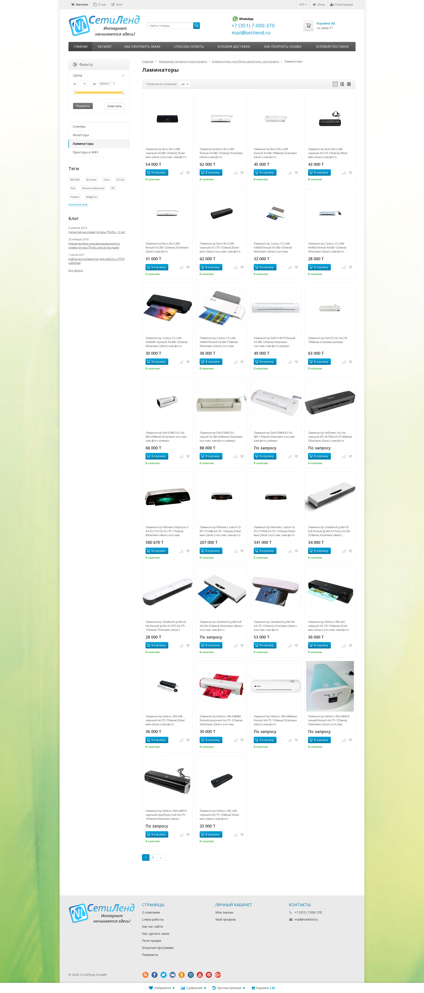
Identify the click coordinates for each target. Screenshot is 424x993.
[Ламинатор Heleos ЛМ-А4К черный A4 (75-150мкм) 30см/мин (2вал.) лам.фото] (167, 686)
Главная (80, 46)
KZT (302, 4)
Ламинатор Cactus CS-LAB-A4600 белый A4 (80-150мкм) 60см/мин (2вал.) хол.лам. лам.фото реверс (219, 342)
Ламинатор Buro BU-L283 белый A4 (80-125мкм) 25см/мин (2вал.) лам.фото (221, 153)
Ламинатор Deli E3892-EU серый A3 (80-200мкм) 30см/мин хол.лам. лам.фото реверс (221, 437)
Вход (321, 4)
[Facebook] (154, 974)
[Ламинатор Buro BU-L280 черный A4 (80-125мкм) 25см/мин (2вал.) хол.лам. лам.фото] (167, 119)
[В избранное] (188, 172)
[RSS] (145, 974)
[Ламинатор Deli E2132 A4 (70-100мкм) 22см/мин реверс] (330, 308)
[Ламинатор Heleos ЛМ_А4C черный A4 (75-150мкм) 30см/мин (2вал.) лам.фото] (221, 781)
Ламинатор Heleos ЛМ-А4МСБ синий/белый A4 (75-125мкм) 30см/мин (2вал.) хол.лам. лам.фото (329, 720)
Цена (77, 75)
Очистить (114, 106)
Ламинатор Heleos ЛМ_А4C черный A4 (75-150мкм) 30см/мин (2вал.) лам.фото (219, 815)
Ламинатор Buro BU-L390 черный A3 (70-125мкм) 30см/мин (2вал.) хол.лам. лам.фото (220, 247)
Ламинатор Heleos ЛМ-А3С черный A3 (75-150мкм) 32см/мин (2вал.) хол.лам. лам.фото (328, 626)
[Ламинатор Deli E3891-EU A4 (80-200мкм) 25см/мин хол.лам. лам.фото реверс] (167, 402)
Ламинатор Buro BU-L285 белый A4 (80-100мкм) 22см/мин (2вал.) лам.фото (275, 153)
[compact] (349, 84)
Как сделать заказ (155, 933)
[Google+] (217, 974)
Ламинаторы (83, 143)
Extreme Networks (93, 188)
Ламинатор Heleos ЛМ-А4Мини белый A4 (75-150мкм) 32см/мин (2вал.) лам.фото (275, 720)
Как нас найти (152, 926)
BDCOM (75, 179)
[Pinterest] (208, 974)
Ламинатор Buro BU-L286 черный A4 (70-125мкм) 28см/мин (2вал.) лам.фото (328, 153)
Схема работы (153, 919)
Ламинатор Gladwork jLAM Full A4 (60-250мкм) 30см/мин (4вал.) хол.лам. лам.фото (221, 626)
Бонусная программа (158, 948)
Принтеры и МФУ (85, 152)
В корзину (158, 172)
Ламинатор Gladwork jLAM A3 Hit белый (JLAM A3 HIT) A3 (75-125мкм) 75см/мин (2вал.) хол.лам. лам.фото (166, 626)
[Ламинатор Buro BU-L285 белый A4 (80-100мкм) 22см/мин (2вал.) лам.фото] (275, 119)
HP (113, 188)
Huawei (74, 196)
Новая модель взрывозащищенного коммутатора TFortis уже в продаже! (94, 245)
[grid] (335, 84)
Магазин (82, 4)
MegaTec (91, 196)
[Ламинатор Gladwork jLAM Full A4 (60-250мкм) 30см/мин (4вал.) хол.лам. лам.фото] (221, 591)
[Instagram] (190, 974)
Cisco (107, 179)
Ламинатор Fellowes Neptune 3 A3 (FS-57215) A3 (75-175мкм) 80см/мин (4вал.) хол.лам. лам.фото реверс (167, 531)
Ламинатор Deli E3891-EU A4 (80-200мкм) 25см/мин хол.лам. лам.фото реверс (166, 437)
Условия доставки (233, 46)
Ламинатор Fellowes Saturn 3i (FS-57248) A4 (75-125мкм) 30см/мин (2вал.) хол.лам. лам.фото (220, 531)
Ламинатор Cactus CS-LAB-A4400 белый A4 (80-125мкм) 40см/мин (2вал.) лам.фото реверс (327, 247)
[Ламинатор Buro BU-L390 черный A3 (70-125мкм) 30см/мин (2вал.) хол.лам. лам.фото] (221, 213)
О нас (102, 4)
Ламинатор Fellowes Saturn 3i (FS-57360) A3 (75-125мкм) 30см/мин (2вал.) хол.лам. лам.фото (274, 531)
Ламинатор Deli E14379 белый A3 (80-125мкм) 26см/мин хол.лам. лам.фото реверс (274, 342)
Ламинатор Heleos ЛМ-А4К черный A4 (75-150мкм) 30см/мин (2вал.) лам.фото (165, 720)
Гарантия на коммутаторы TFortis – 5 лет (96, 232)
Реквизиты (150, 955)
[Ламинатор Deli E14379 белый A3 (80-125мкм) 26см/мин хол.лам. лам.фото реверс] (275, 308)
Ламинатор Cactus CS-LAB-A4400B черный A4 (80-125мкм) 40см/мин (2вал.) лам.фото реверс (166, 342)
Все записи (75, 270)
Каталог (105, 46)
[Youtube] (199, 974)
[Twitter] (163, 974)
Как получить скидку (283, 46)
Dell (72, 188)
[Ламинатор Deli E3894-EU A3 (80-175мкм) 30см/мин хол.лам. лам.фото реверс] (275, 402)
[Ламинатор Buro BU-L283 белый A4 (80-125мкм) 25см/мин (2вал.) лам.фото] (221, 119)
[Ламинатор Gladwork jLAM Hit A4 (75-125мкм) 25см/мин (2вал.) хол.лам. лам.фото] (275, 591)
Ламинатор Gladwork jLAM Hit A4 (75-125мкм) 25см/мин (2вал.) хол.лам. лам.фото (275, 626)
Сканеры (79, 126)
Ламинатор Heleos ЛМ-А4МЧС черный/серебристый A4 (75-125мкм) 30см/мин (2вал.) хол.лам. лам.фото (166, 815)
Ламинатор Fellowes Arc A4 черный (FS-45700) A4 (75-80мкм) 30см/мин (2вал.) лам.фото (330, 437)
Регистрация (344, 4)
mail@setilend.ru (306, 919)
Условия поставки (332, 46)
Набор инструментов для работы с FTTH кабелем (96, 261)
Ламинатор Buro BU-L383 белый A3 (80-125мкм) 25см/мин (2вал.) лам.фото (167, 247)
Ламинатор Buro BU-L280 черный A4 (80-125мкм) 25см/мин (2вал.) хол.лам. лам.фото (166, 153)
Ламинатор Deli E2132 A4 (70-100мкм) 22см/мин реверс (328, 340)
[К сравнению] (181, 172)
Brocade (92, 179)
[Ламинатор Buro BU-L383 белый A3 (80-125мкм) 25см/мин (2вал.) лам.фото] (167, 213)
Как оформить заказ (142, 46)
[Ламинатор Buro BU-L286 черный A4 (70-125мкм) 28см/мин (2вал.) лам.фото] (330, 119)
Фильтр (86, 64)
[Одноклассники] (181, 974)
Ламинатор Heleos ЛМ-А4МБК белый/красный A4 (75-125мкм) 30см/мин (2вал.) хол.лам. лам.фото (221, 720)
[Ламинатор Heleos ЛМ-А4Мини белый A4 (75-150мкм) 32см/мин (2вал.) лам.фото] (275, 686)
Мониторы (81, 135)
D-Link (120, 179)
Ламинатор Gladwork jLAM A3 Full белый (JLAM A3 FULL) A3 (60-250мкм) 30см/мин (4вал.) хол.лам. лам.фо (329, 531)
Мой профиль (225, 919)
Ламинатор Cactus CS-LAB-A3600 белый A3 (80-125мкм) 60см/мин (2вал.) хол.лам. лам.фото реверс (273, 247)
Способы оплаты (189, 46)
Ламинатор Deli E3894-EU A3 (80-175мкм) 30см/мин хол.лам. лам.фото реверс (274, 437)
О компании (151, 912)
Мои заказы (224, 912)
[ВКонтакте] (172, 974)
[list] (342, 84)
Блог (119, 4)
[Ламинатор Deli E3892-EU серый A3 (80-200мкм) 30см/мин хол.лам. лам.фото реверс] (221, 402)
